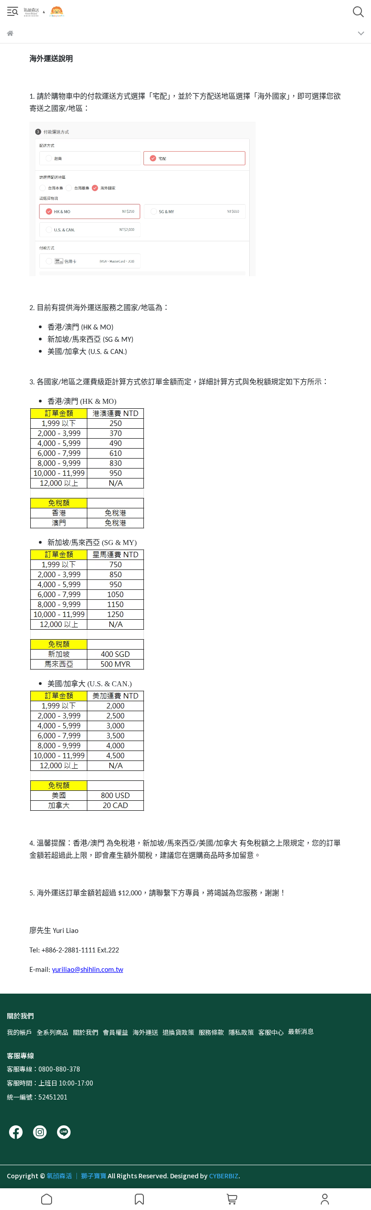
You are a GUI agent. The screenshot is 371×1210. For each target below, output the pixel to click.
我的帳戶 (19, 1032)
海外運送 (145, 1032)
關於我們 (85, 1032)
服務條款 (211, 1032)
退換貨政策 (178, 1032)
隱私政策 (241, 1032)
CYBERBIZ (223, 1175)
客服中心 (271, 1032)
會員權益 (115, 1032)
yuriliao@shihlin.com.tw (87, 970)
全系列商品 (52, 1032)
